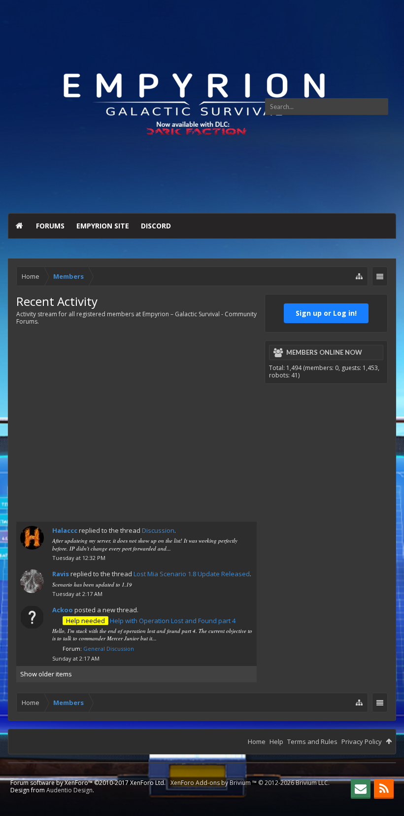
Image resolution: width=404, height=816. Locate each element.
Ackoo (62, 609)
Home (19, 226)
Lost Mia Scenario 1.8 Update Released (192, 573)
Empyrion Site (102, 225)
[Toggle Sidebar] (379, 277)
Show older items (46, 673)
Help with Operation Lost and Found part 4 (151, 620)
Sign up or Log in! (326, 313)
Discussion (158, 530)
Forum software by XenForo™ (88, 783)
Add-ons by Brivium (250, 783)
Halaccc (64, 530)
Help (276, 741)
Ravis (60, 573)
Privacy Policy (361, 741)
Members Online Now (324, 352)
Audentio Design (69, 790)
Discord (156, 225)
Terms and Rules (312, 741)
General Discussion (108, 648)
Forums (50, 225)
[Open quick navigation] (359, 276)
